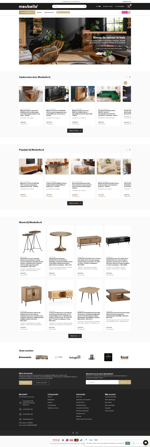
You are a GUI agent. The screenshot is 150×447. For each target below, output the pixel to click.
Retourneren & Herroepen (84, 419)
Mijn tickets (108, 402)
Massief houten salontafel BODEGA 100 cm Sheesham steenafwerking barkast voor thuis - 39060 (30, 113)
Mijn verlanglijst (109, 405)
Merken (39, 12)
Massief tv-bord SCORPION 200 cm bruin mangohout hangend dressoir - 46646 (29, 184)
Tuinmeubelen (52, 405)
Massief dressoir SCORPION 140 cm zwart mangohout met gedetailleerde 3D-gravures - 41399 (56, 113)
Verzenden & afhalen (82, 408)
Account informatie (110, 397)
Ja (127, 443)
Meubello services (53, 408)
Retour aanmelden (63, 12)
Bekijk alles (74, 336)
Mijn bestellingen (110, 399)
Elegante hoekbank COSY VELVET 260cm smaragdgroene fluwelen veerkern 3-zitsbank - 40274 (108, 113)
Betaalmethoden (81, 405)
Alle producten (109, 411)
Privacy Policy (80, 402)
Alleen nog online (41, 382)
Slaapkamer (51, 399)
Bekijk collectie (73, 130)
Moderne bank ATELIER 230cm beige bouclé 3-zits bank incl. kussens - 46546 (108, 184)
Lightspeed (77, 443)
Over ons (79, 397)
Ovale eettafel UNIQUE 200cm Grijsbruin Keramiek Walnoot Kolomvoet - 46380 (56, 184)
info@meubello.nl (28, 419)
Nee (134, 443)
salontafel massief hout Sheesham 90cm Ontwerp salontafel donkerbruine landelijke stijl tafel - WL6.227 (118, 315)
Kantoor (50, 402)
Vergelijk (107, 408)
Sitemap (78, 416)
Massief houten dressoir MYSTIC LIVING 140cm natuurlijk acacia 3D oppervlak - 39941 (82, 113)
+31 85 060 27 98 (27, 409)
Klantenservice (127, 1)
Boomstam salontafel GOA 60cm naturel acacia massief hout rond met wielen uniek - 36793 (81, 185)
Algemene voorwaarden (83, 399)
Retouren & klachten (82, 411)
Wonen (50, 397)
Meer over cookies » (142, 443)
